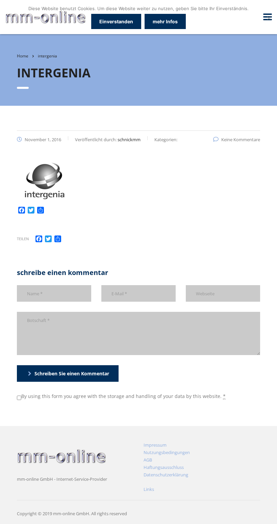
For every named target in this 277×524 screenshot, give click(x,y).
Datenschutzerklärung (166, 475)
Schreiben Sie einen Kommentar (71, 373)
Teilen (23, 238)
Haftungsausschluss (164, 467)
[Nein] (268, 18)
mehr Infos (165, 21)
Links (149, 489)
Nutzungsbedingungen (167, 452)
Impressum (155, 445)
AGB (148, 460)
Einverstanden (116, 21)
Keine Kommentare (240, 139)
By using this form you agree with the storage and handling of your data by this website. (123, 396)
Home (22, 56)
